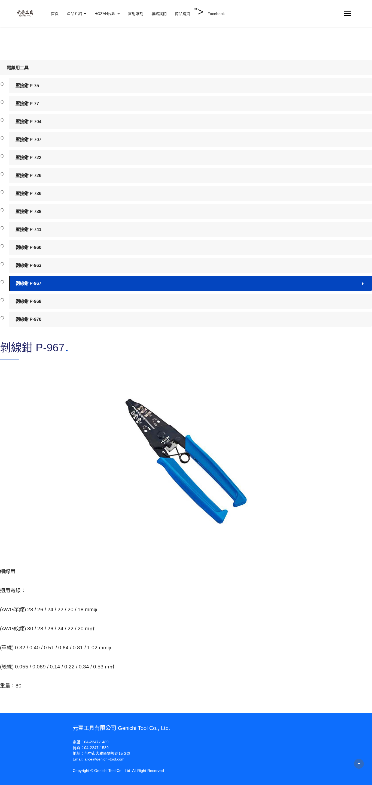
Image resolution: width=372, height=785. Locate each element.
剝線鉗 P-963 (28, 265)
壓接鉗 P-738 (28, 211)
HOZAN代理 (104, 13)
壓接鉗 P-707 (28, 139)
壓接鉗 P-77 (27, 103)
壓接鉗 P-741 (28, 229)
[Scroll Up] (359, 764)
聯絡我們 (159, 13)
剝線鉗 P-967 (28, 283)
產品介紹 (74, 13)
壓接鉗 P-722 (28, 157)
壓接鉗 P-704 (28, 121)
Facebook (216, 13)
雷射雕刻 (135, 13)
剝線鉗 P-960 (28, 247)
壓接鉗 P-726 (28, 175)
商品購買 (182, 13)
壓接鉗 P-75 (27, 85)
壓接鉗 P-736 (28, 193)
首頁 (55, 13)
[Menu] (347, 13)
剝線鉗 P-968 (28, 301)
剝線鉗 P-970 (28, 319)
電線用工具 (18, 67)
